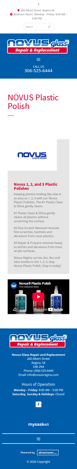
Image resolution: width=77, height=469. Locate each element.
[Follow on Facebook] (38, 4)
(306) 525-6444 (43, 371)
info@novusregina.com (43, 375)
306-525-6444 (38, 70)
